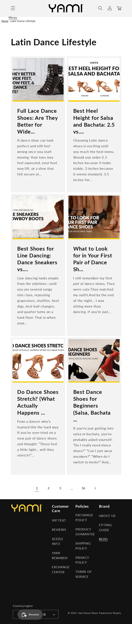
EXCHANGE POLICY (84, 517)
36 (83, 488)
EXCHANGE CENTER (60, 569)
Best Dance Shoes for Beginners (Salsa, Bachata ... (92, 406)
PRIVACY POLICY (82, 560)
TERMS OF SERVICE (83, 574)
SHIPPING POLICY (83, 546)
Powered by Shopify (110, 613)
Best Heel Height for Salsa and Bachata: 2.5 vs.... (94, 121)
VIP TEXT (59, 520)
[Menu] (13, 8)
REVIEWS (59, 529)
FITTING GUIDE (105, 527)
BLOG (103, 539)
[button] (13, 8)
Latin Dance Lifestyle (23, 21)
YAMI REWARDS (60, 555)
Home (4, 21)
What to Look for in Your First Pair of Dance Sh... (92, 259)
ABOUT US (107, 516)
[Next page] (95, 488)
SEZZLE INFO (57, 541)
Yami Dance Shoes (88, 613)
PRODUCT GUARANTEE (85, 532)
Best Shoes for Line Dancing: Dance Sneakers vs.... (37, 259)
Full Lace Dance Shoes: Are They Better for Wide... (37, 121)
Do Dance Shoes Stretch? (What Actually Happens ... (38, 402)
